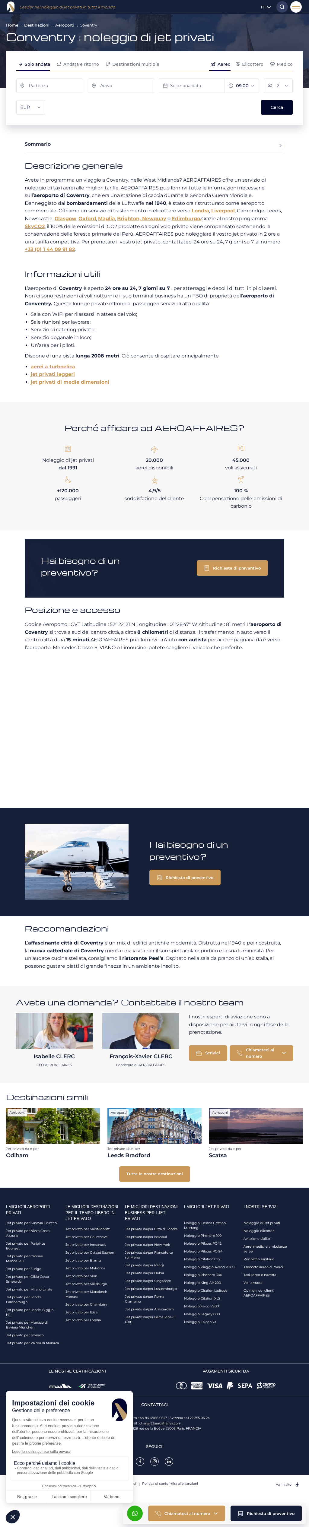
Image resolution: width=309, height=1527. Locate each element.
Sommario (38, 144)
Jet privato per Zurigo (23, 1269)
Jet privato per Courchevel (87, 1237)
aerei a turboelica (53, 367)
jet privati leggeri (53, 374)
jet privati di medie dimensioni (70, 382)
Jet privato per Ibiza (81, 1312)
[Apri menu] (296, 7)
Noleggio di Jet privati (262, 1223)
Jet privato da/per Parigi (144, 1265)
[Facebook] (140, 1461)
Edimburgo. (186, 218)
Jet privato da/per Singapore (148, 1281)
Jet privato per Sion (81, 1276)
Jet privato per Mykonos (85, 1268)
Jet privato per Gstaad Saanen (89, 1252)
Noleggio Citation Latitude (206, 1290)
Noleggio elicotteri (259, 1231)
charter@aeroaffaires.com (160, 1423)
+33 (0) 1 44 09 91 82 (50, 249)
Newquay (154, 218)
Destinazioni (36, 25)
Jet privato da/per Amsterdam (149, 1309)
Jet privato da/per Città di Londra (151, 1229)
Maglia (106, 218)
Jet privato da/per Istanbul (146, 1237)
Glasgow (65, 218)
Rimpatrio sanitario (259, 1259)
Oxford (87, 218)
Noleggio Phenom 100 (202, 1235)
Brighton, (129, 218)
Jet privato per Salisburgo (86, 1284)
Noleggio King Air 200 (202, 1283)
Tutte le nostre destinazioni (154, 1173)
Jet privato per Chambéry (86, 1304)
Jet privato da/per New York (147, 1245)
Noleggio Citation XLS (202, 1298)
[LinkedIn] (169, 1461)
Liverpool (223, 211)
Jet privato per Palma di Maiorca (32, 1343)
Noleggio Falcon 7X (200, 1322)
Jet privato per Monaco (25, 1335)
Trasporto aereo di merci (263, 1267)
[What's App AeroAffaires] (135, 1513)
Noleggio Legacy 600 (202, 1314)
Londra (200, 211)
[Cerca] (280, 7)
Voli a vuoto (253, 1283)
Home (12, 25)
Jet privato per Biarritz (83, 1260)
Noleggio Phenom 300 (203, 1275)
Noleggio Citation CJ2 (202, 1259)
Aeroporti (64, 25)
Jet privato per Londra (83, 1320)
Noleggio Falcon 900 (201, 1306)
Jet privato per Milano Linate (29, 1289)
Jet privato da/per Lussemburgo (151, 1289)
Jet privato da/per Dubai (144, 1273)
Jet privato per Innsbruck (85, 1245)
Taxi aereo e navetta (260, 1275)
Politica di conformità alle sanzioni (170, 1483)
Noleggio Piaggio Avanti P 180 (209, 1267)
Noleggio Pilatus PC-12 (202, 1243)
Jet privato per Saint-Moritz (87, 1229)
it (262, 7)
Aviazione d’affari (257, 1239)
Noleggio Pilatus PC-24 (203, 1251)
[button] (266, 1513)
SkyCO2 (35, 226)
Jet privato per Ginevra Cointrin (31, 1223)
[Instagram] (154, 1461)
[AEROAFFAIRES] (10, 7)
